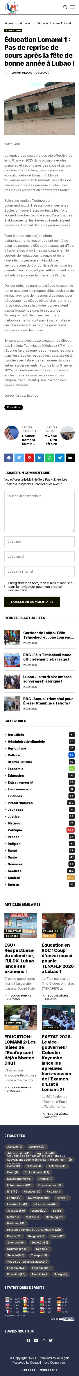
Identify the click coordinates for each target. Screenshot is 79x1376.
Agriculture (41, 748)
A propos (28, 1369)
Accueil (8, 23)
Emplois (45, 1178)
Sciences (41, 864)
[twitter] (51, 1340)
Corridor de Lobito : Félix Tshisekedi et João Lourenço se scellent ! (48, 637)
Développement (19, 1178)
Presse (41, 837)
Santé (41, 850)
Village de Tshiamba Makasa (27, 1261)
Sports (41, 884)
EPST (12, 1191)
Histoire (62, 1198)
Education (25, 23)
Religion (41, 844)
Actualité (14, 1147)
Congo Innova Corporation (48, 1362)
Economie (41, 769)
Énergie (60, 1274)
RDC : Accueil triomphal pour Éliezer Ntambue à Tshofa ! (48, 701)
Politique (41, 830)
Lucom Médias (22, 72)
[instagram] (43, 1340)
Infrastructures (41, 803)
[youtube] (36, 1340)
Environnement (41, 789)
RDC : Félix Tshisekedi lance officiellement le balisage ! (47, 657)
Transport (39, 1255)
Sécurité (41, 871)
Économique (41, 1268)
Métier (13, 1217)
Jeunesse (41, 809)
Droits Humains (41, 762)
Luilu (57, 1210)
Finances (41, 796)
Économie (16, 1268)
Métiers (41, 823)
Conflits (13, 1166)
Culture (41, 755)
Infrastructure (17, 1204)
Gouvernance (38, 1198)
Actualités (40, 735)
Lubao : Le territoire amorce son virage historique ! (47, 679)
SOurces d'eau (18, 1249)
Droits (12, 1172)
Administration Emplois (41, 741)
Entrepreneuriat (41, 782)
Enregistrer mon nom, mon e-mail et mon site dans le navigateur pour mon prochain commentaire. (40, 586)
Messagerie (48, 1369)
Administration (18, 1153)
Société (41, 878)
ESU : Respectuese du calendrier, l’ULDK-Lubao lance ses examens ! (19, 958)
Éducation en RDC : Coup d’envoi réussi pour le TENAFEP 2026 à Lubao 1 (58, 958)
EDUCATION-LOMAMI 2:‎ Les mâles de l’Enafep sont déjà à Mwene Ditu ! (20, 1050)
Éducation (13, 407)
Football (14, 1198)
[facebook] (28, 1340)
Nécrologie (54, 1217)
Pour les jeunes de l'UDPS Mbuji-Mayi (34, 1229)
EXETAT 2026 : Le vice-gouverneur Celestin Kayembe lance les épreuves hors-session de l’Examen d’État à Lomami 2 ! (57, 1063)
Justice (41, 816)
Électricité (40, 1274)
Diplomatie (57, 1166)
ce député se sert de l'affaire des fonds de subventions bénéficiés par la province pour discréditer (39, 1159)
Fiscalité (54, 1191)
